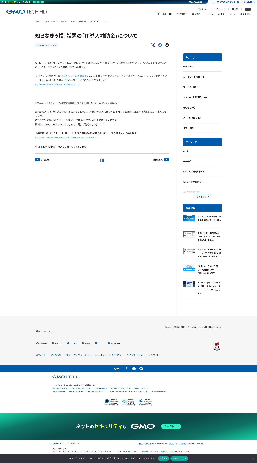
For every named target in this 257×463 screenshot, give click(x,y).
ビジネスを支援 (97, 452)
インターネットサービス (61, 452)
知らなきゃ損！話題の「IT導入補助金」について (89, 21)
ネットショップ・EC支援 (80, 452)
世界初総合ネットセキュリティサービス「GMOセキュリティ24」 (72, 388)
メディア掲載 (49, 146)
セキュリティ (109, 452)
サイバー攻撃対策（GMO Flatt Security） (122, 391)
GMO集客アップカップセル (72, 146)
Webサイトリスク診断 (117, 388)
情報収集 (145, 452)
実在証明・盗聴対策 (59, 391)
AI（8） (186, 150)
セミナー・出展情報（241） (195, 97)
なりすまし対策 (143, 391)
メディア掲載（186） (192, 117)
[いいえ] (253, 458)
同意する (163, 458)
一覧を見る (102, 160)
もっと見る (201, 196)
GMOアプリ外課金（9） (193, 171)
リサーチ (136, 452)
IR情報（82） (189, 66)
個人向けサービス (176, 452)
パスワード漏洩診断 (101, 388)
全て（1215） (189, 128)
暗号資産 (164, 452)
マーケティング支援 (123, 452)
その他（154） (189, 107)
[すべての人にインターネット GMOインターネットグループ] (236, 2)
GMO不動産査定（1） (193, 181)
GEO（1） (187, 161)
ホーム (37, 21)
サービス (62, 21)
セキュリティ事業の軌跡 (158, 391)
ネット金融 (154, 452)
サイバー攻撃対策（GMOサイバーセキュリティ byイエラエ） (87, 391)
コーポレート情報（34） (194, 76)
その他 (187, 452)
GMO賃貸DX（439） (192, 192)
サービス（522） (190, 86)
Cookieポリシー (179, 458)
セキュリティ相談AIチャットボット (137, 388)
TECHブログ (50, 21)
